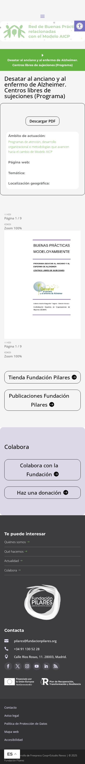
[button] (79, 26)
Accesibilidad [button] (13, 740)
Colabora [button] (10, 570)
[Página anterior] (6, 214)
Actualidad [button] (11, 561)
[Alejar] (6, 224)
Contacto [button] (10, 707)
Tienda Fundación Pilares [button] (39, 377)
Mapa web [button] (11, 732)
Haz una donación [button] (39, 492)
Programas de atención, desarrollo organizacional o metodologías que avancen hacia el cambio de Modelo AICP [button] (38, 147)
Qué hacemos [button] (14, 551)
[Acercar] (9, 224)
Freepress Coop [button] (39, 755)
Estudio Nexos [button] (58, 755)
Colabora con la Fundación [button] (39, 470)
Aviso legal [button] (12, 716)
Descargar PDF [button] (42, 121)
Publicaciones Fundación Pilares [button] (39, 400)
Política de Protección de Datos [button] (26, 724)
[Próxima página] (9, 214)
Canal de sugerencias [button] (24, 695)
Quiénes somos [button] (15, 542)
